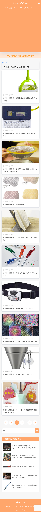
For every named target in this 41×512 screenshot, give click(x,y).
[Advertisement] (20, 31)
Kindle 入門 (8, 8)
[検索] (37, 430)
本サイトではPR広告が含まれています (20, 56)
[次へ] (35, 422)
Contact (33, 8)
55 (30, 423)
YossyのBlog (21, 3)
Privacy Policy (24, 8)
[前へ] (6, 422)
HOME (21, 502)
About (16, 8)
